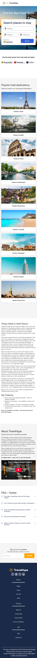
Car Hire (18, 594)
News (18, 598)
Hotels (18, 590)
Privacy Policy (18, 618)
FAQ (18, 633)
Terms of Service (23, 651)
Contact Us (18, 637)
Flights (18, 586)
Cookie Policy (18, 614)
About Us (18, 610)
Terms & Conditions (18, 622)
